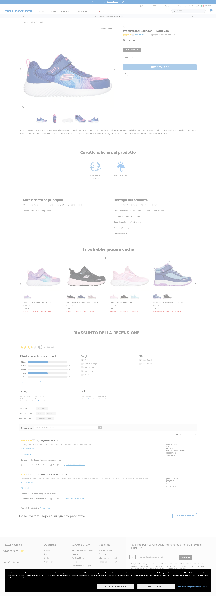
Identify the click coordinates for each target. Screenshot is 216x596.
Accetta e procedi (115, 586)
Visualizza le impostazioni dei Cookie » (193, 586)
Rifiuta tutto (156, 586)
